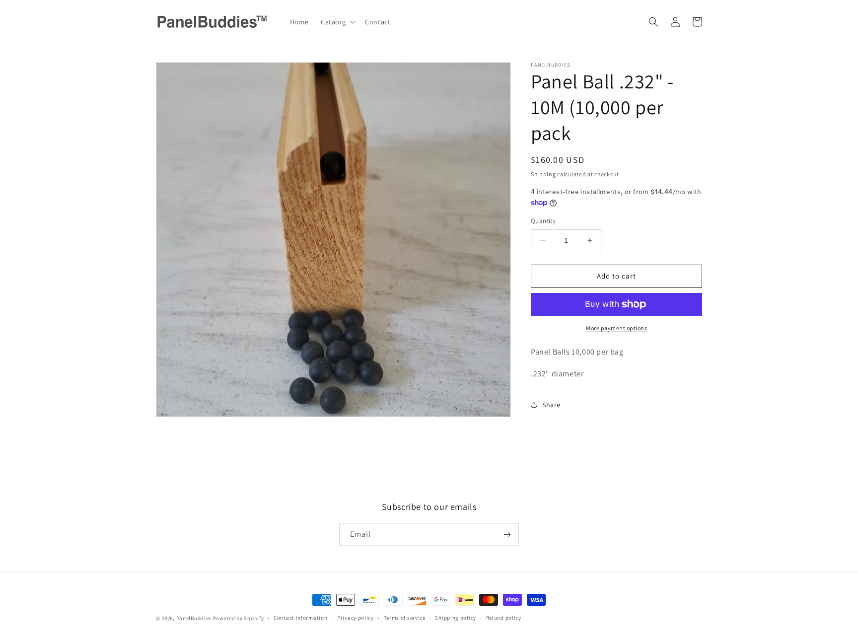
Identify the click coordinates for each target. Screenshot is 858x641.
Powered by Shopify (238, 618)
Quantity (543, 220)
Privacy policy (355, 617)
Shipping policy (455, 617)
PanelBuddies (194, 618)
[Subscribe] (507, 534)
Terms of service (405, 617)
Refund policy (503, 617)
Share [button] (551, 404)
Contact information (300, 617)
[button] (337, 21)
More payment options (616, 328)
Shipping (543, 174)
